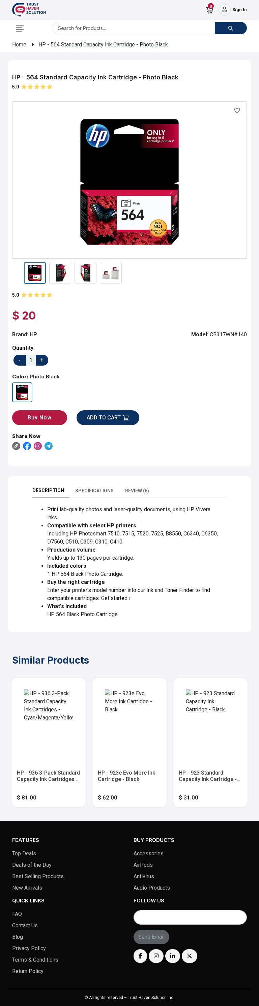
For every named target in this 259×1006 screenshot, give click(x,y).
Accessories (149, 853)
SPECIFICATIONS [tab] (94, 490)
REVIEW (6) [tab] (137, 490)
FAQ (17, 914)
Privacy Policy (29, 948)
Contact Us (25, 925)
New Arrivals (27, 888)
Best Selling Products (38, 876)
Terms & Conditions (35, 960)
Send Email (151, 937)
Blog (17, 937)
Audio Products (152, 888)
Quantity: (23, 348)
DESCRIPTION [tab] (48, 490)
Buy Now (40, 417)
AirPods (143, 865)
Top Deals (24, 853)
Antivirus (144, 876)
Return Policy (28, 971)
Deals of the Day (32, 865)
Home (19, 44)
